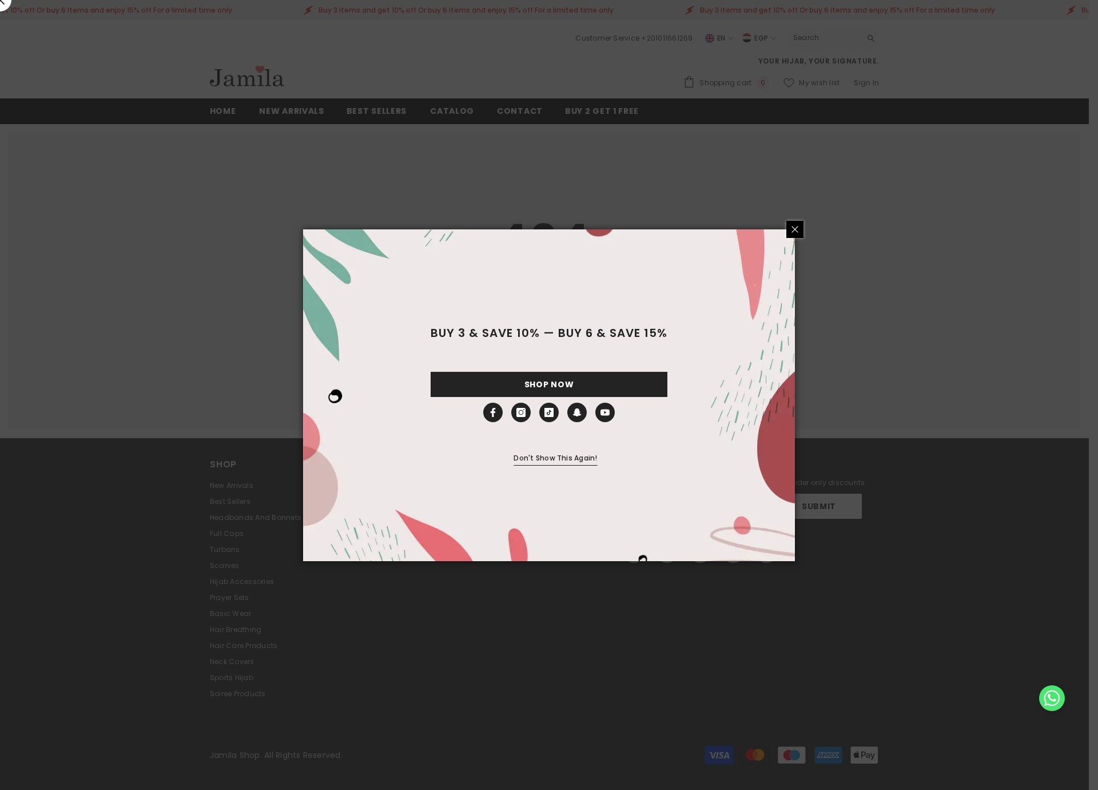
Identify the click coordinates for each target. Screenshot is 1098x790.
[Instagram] (521, 412)
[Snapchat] (577, 412)
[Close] (794, 229)
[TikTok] (549, 412)
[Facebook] (493, 412)
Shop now (549, 384)
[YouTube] (605, 412)
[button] (1052, 698)
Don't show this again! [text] (555, 458)
